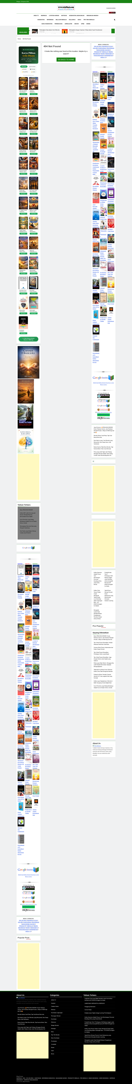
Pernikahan (58, 23)
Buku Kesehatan (47, 23)
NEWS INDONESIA (104, 1078)
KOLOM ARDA (30, 1078)
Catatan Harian (54, 15)
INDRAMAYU (34, 927)
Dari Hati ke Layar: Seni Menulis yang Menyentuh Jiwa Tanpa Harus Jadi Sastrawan (103, 442)
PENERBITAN (34, 929)
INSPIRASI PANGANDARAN (31, 1079)
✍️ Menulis (24, 69)
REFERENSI (35, 922)
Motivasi (64, 15)
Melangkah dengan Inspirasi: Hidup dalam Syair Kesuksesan (85, 30)
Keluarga (72, 19)
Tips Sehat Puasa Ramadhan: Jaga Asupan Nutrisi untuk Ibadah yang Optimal (102, 659)
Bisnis (88, 23)
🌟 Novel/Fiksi (25, 71)
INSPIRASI (30, 920)
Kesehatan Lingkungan (76, 15)
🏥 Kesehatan (32, 66)
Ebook (76, 23)
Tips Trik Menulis (88, 19)
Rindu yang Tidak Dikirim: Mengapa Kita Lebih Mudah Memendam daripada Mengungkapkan (104, 664)
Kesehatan (41, 19)
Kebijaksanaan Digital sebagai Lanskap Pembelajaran (98, 1013)
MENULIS (30, 926)
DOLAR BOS (22, 920)
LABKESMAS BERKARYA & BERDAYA (95, 1003)
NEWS (28, 927)
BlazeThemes (26, 1081)
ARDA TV (36, 15)
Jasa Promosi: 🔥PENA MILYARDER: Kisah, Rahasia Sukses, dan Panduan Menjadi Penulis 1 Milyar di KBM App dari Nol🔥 (32, 1009)
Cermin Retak (88, 1009)
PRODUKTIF (22, 926)
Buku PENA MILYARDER (26, 510)
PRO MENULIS (84, 1078)
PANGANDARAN (24, 929)
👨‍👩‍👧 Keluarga (32, 69)
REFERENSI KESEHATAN (48, 1078)
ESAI (35, 920)
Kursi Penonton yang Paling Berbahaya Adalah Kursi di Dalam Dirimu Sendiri (28, 521)
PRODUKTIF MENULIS (73, 1078)
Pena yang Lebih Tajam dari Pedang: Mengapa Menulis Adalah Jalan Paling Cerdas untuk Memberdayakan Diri (103, 453)
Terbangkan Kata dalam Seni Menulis (49, 30)
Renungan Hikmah (92, 15)
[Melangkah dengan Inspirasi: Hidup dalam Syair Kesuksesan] (65, 32)
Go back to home (66, 60)
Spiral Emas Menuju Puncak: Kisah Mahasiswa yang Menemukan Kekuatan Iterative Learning (109, 595)
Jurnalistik (68, 23)
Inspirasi (44, 15)
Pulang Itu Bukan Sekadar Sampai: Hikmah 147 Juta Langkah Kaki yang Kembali (103, 676)
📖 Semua (24, 66)
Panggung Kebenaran (90, 1006)
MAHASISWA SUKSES (28, 924)
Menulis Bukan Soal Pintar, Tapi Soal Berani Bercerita (31, 1014)
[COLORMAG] (97, 746)
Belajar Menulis (61, 19)
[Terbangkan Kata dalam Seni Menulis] (35, 32)
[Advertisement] (28, 477)
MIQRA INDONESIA (93, 1078)
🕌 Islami (33, 71)
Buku (79, 19)
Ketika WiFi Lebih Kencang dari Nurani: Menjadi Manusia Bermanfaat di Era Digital (27, 514)
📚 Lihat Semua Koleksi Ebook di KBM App (28, 339)
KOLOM (20, 922)
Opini (82, 23)
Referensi (50, 19)
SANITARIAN (27, 922)
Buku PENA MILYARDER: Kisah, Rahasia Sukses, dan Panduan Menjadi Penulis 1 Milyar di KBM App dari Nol (103, 637)
